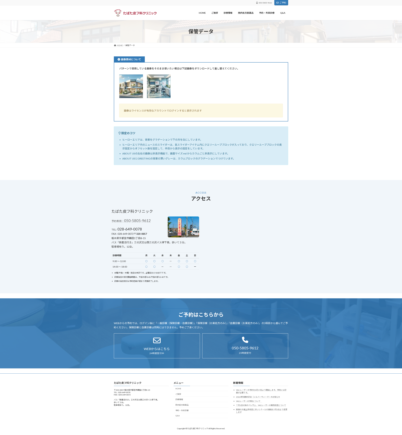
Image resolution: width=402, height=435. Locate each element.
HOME (178, 388)
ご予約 (283, 2)
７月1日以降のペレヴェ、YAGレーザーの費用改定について (261, 405)
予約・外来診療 (182, 410)
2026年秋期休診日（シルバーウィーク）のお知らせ (258, 397)
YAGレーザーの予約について (249, 401)
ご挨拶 (178, 394)
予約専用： (131, 220)
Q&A (177, 415)
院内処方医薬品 (182, 405)
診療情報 (179, 399)
